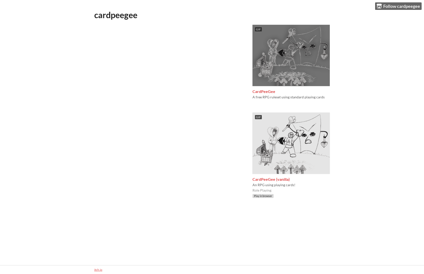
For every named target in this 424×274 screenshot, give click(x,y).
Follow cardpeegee (401, 6)
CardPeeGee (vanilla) (271, 179)
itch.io (98, 270)
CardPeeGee (263, 91)
